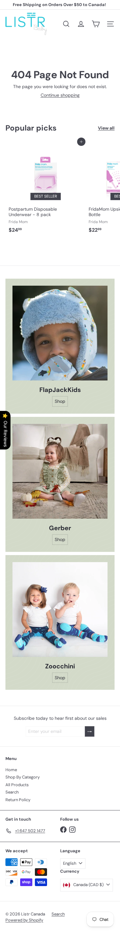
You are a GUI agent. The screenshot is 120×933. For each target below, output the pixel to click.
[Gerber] (60, 471)
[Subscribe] (89, 731)
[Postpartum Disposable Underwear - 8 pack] (45, 189)
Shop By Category (22, 777)
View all (106, 128)
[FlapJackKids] (60, 333)
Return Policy (17, 799)
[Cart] (95, 24)
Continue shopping (60, 95)
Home (11, 769)
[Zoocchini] (60, 609)
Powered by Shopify (24, 920)
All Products (17, 784)
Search (12, 792)
